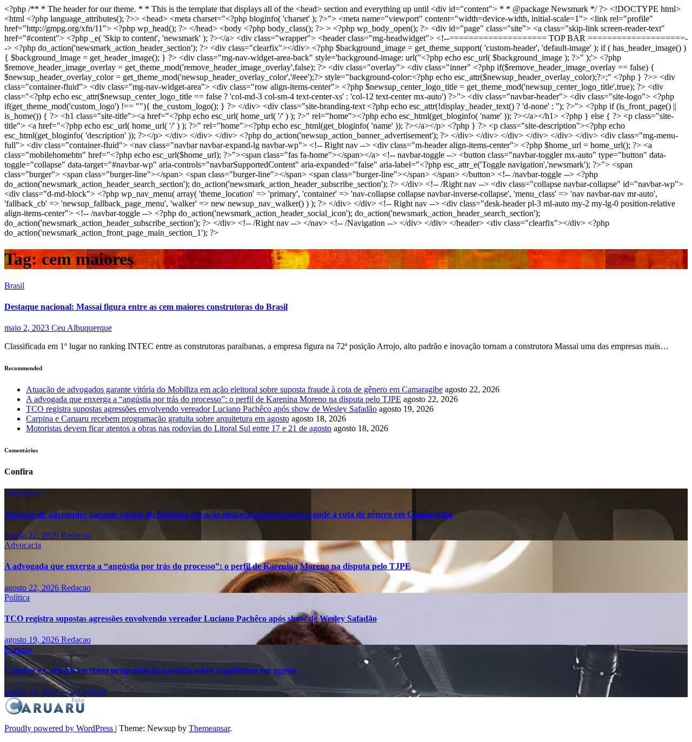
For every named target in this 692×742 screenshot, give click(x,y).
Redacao (76, 535)
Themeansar (209, 728)
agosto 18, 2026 (32, 692)
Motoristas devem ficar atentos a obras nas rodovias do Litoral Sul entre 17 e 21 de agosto (178, 428)
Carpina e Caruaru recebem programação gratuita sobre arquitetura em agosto (157, 418)
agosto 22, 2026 (32, 535)
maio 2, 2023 (27, 327)
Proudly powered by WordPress (59, 728)
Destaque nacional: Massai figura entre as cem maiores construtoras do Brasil (146, 306)
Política (17, 597)
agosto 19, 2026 (32, 639)
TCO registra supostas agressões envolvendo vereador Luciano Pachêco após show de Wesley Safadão (201, 408)
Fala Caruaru (83, 692)
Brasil (14, 285)
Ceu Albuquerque (81, 327)
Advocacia (22, 493)
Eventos (18, 649)
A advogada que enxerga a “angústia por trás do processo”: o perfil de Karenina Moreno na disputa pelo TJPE (213, 399)
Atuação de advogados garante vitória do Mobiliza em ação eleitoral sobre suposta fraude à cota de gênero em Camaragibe (234, 389)
